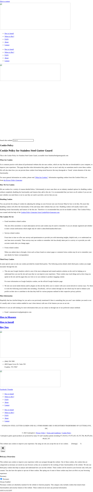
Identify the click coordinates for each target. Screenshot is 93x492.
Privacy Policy (40, 433)
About (7, 42)
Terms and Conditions (54, 433)
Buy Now (4, 327)
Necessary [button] (3, 476)
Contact (7, 45)
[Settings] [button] (74, 444)
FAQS (7, 39)
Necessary (6, 479)
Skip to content (5, 1)
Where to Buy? (9, 36)
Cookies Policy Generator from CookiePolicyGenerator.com (40, 212)
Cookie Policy (66, 433)
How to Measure (8, 317)
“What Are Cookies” (41, 177)
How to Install (9, 33)
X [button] (80, 444)
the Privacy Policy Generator (13, 180)
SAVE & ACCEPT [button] (6, 490)
